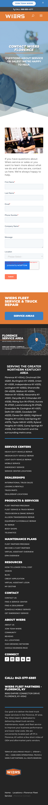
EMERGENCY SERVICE (14, 467)
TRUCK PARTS (11, 490)
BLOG (7, 575)
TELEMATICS (10, 533)
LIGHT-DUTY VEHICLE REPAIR (18, 459)
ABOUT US (9, 625)
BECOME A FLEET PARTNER (17, 548)
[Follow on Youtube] (28, 659)
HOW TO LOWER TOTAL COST (18, 567)
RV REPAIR (9, 525)
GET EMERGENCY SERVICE (17, 613)
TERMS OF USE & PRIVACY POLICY (18, 752)
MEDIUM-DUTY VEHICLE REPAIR (19, 456)
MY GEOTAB (10, 586)
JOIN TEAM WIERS (13, 629)
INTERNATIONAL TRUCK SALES (19, 482)
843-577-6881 (25, 678)
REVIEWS (9, 636)
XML (7, 755)
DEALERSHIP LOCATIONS (16, 494)
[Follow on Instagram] (12, 659)
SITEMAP (36, 752)
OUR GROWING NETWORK (17, 644)
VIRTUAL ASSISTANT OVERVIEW (19, 552)
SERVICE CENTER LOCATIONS (18, 471)
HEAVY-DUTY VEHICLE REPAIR (18, 452)
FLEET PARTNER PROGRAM (17, 505)
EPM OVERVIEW (12, 556)
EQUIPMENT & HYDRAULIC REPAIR (20, 521)
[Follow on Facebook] (7, 659)
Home (8, 792)
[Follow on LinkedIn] (23, 659)
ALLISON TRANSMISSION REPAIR (19, 517)
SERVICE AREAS (24, 315)
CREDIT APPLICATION (14, 579)
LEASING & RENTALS (14, 486)
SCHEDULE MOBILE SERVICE (18, 609)
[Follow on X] (17, 659)
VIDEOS (8, 571)
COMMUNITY (10, 632)
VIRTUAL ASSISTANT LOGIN (17, 582)
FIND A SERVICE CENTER (16, 602)
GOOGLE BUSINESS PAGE (16, 648)
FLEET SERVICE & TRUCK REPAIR (19, 509)
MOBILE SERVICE (12, 463)
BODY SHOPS (11, 529)
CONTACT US (11, 598)
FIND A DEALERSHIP (14, 605)
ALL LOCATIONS (12, 640)
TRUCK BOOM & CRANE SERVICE (19, 513)
